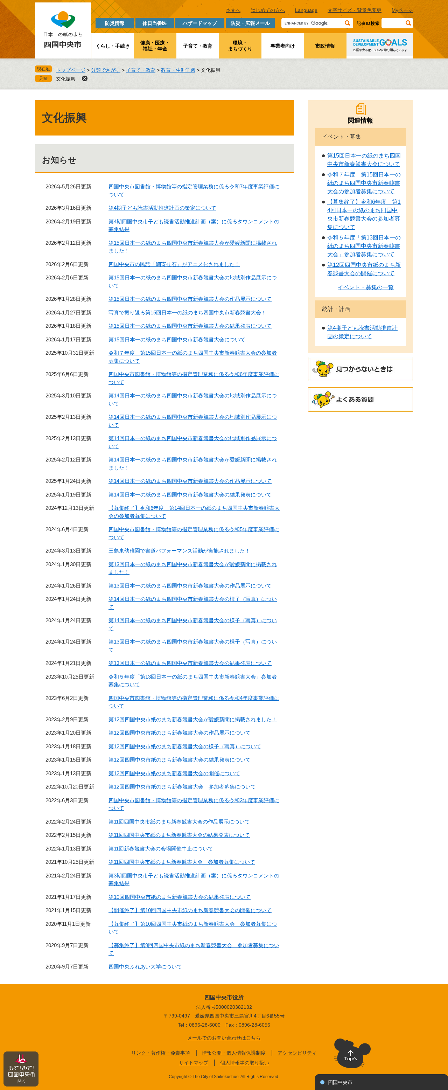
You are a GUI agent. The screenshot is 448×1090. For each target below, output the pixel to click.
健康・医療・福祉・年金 (155, 45)
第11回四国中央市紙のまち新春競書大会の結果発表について (179, 835)
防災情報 (115, 23)
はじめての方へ (268, 10)
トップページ (70, 70)
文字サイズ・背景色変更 (355, 10)
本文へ (233, 10)
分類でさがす (105, 70)
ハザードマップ (200, 23)
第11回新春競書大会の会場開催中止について (160, 849)
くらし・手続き (113, 46)
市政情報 (325, 46)
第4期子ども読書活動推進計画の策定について (162, 208)
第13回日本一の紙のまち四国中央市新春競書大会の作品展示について (190, 586)
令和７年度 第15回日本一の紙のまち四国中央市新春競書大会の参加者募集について (364, 183)
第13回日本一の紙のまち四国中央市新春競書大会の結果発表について (190, 663)
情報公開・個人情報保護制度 (234, 1053)
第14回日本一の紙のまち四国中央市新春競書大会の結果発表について (190, 495)
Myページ (402, 10)
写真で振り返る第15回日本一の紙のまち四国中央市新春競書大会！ (187, 312)
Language (306, 10)
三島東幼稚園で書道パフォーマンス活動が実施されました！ (179, 551)
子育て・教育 (197, 46)
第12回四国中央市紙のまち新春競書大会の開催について (174, 773)
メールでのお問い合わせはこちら (224, 1038)
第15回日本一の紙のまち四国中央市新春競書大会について (176, 339)
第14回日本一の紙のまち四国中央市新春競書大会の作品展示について (190, 481)
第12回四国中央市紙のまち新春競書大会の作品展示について (179, 733)
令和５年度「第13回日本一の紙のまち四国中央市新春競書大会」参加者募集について (364, 246)
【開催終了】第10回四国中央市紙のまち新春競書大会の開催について (190, 910)
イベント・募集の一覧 (366, 287)
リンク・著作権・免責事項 (160, 1053)
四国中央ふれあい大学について (145, 967)
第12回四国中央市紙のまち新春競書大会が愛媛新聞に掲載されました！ (192, 719)
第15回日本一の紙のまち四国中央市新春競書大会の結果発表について (190, 326)
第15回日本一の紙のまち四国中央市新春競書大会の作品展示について (190, 299)
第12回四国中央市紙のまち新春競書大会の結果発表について (179, 760)
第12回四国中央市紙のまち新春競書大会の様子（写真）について (184, 746)
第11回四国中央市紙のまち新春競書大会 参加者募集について (181, 862)
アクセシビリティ (297, 1053)
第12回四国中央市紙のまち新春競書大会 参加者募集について (182, 787)
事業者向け (283, 46)
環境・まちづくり (240, 45)
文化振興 (66, 79)
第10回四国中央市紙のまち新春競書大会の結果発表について (179, 897)
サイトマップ (193, 1062)
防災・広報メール (250, 23)
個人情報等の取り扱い (244, 1062)
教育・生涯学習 (178, 70)
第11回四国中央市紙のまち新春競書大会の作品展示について (179, 822)
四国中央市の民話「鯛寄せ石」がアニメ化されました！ (174, 264)
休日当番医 (154, 23)
